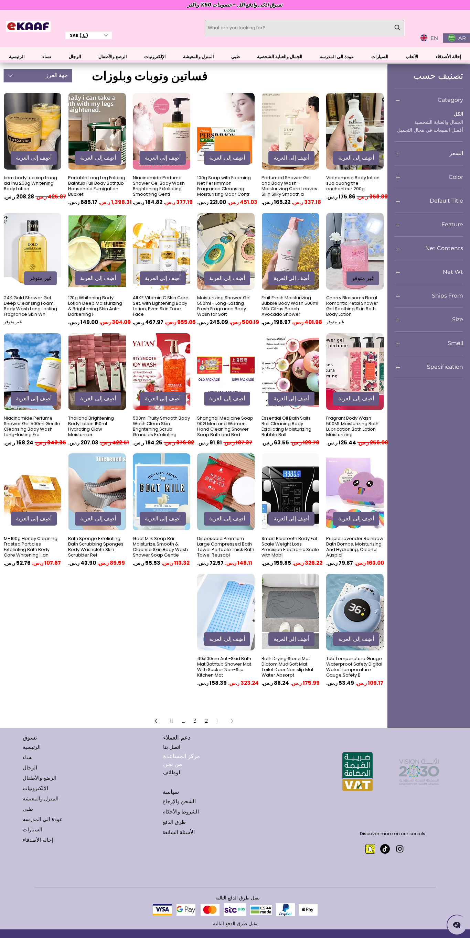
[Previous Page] (232, 721)
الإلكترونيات (35, 788)
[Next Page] (156, 721)
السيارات (32, 829)
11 (172, 721)
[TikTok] (385, 849)
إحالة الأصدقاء (38, 839)
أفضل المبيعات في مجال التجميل (430, 130)
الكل (458, 114)
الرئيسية (32, 747)
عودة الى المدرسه (43, 819)
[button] (88, 35)
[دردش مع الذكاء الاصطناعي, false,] (457, 925)
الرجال (30, 767)
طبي (28, 808)
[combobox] (37, 76)
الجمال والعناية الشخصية (438, 122)
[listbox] (88, 35)
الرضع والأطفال (39, 777)
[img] (28, 30)
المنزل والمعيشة (40, 798)
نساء (28, 757)
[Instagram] (400, 849)
